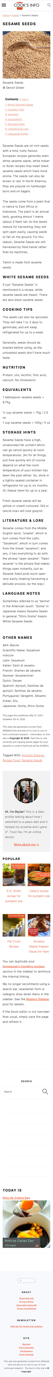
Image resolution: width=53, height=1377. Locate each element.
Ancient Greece (33, 755)
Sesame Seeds (32, 760)
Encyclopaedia (26, 1348)
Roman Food (11, 760)
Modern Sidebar (37, 999)
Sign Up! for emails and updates (26, 1326)
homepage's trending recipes (24, 966)
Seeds (15, 15)
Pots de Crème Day (16, 1198)
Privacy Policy (26, 1302)
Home (6, 15)
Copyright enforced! (26, 1305)
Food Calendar (26, 1354)
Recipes (26, 1344)
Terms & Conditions (26, 1308)
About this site (26, 1298)
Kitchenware (26, 1351)
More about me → (26, 844)
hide (24, 99)
